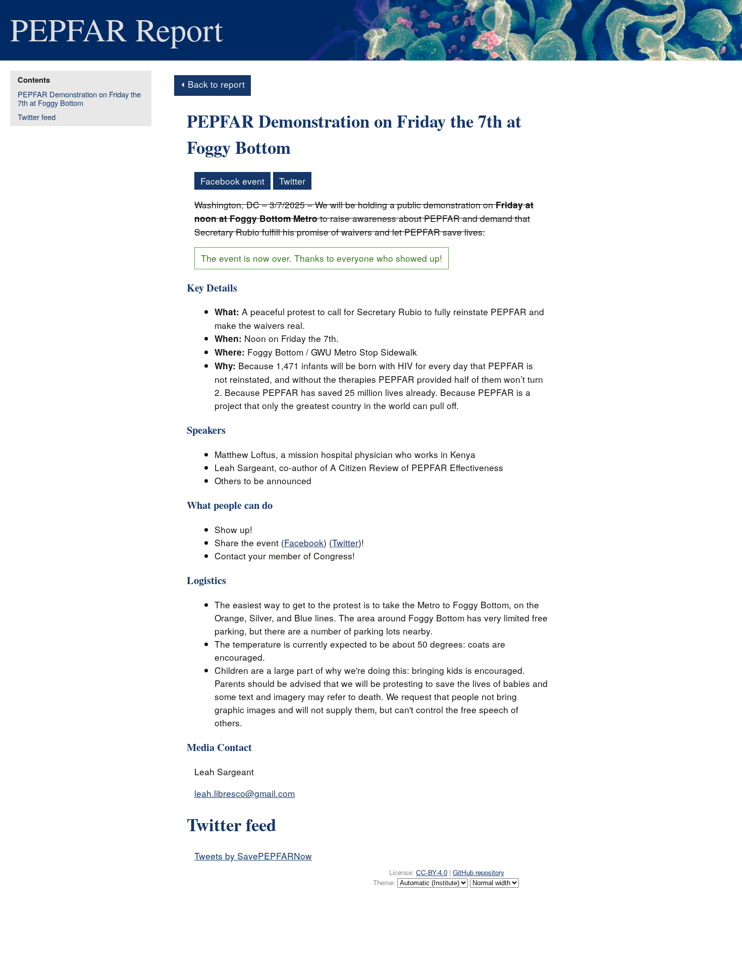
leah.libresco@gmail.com (244, 793)
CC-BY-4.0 (431, 872)
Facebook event (232, 181)
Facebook (304, 542)
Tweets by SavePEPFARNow (253, 855)
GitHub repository (478, 872)
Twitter (292, 181)
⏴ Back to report (212, 84)
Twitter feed (37, 116)
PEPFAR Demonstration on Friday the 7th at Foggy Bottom (79, 98)
